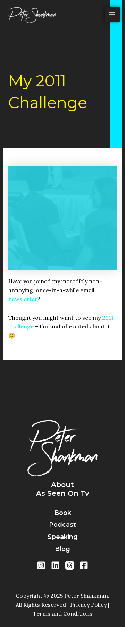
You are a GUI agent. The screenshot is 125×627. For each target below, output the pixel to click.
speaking (63, 537)
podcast (62, 525)
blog (62, 549)
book (62, 513)
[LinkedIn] (55, 565)
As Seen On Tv (62, 493)
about (62, 485)
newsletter (23, 298)
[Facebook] (84, 565)
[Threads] (70, 565)
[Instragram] (41, 565)
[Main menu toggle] (112, 14)
